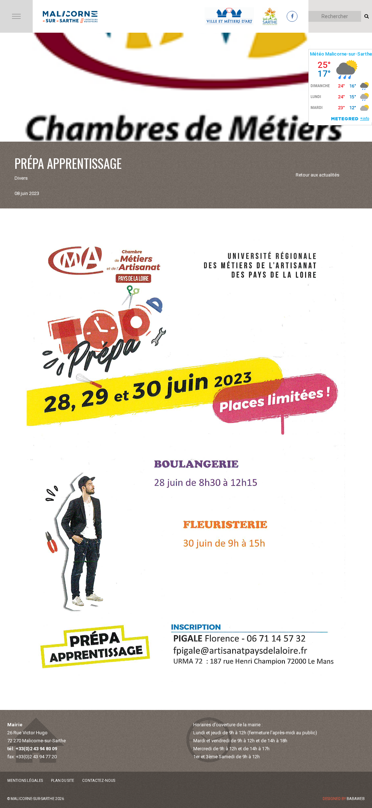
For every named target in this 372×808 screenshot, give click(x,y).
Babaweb (356, 799)
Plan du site (62, 781)
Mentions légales (25, 781)
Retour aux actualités (317, 175)
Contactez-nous (98, 781)
